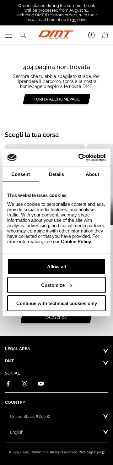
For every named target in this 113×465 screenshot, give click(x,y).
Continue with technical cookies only (56, 303)
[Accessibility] (91, 35)
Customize (53, 284)
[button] (9, 35)
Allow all (56, 266)
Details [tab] (56, 174)
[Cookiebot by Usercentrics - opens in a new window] (80, 158)
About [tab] (92, 174)
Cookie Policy (76, 241)
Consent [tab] (20, 174)
